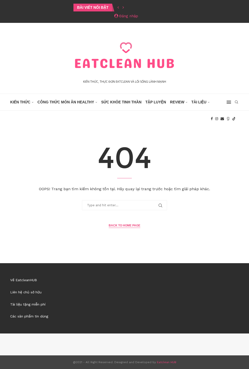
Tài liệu (198, 102)
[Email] (222, 118)
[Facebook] (212, 118)
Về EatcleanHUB (23, 280)
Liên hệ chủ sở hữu (26, 292)
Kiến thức (20, 102)
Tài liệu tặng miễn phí (27, 304)
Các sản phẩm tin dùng (29, 316)
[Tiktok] (234, 118)
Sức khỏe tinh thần (121, 102)
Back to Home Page (124, 225)
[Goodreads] (228, 118)
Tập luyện (155, 102)
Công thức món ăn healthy (65, 102)
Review (177, 102)
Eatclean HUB (166, 362)
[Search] (236, 102)
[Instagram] (216, 118)
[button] (118, 7)
